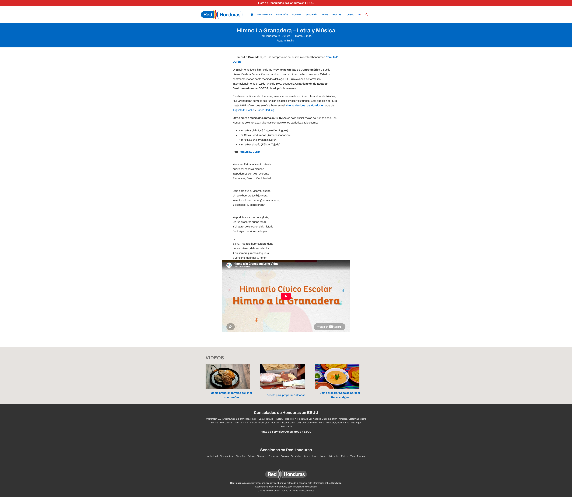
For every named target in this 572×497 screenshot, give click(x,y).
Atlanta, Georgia (231, 419)
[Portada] (222, 14)
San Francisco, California (345, 419)
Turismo (350, 14)
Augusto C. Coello (243, 110)
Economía (273, 456)
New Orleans (226, 422)
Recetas (336, 14)
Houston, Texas (281, 419)
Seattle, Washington (259, 422)
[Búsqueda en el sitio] (366, 15)
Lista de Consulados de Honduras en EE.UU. (286, 2)
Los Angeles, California (320, 419)
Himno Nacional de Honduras (305, 105)
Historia (306, 456)
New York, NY (241, 422)
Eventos (285, 456)
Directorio (261, 456)
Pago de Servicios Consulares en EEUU (286, 431)
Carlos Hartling (265, 110)
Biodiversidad (264, 14)
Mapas (325, 14)
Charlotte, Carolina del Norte (310, 422)
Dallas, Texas (265, 419)
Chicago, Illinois (249, 419)
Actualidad (212, 456)
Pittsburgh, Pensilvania (337, 422)
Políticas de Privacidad (305, 487)
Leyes (315, 456)
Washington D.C (213, 419)
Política (344, 456)
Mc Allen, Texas (299, 419)
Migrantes (334, 456)
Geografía (311, 14)
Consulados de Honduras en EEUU (286, 412)
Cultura (296, 14)
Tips (352, 456)
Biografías (282, 14)
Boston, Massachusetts (283, 422)
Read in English (286, 40)
